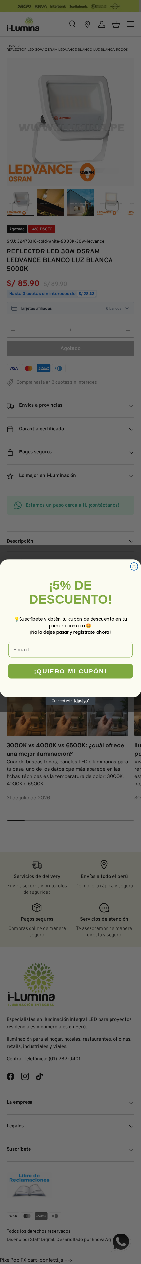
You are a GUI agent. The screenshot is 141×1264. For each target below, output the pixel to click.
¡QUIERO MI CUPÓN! (70, 671)
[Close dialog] (134, 566)
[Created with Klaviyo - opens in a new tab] (71, 701)
